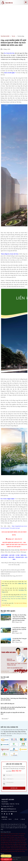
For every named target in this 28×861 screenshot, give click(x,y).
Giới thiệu (5, 819)
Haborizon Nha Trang (21, 839)
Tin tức (16, 819)
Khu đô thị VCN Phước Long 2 (16, 596)
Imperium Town (4, 833)
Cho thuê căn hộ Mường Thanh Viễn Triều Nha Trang (13, 851)
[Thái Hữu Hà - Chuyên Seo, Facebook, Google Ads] (14, 660)
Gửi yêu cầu (14, 788)
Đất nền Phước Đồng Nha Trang (8, 844)
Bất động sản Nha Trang (9, 842)
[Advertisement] (14, 19)
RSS (17, 859)
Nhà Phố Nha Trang (22, 849)
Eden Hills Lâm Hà (20, 844)
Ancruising (19, 835)
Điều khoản (12, 859)
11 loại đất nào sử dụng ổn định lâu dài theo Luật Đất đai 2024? (19, 629)
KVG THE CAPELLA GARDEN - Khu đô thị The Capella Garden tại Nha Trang (14, 847)
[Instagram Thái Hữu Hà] (9, 813)
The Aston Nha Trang (20, 842)
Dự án (10, 819)
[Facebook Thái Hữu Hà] (2, 813)
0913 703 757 (16, 771)
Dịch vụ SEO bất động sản (7, 703)
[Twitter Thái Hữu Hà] (4, 813)
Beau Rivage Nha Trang (11, 849)
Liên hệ (23, 819)
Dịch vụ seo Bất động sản (9, 839)
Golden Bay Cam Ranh (11, 835)
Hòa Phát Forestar (5, 840)
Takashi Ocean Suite (13, 833)
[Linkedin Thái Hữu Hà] (7, 813)
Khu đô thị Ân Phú (13, 840)
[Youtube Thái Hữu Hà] (12, 813)
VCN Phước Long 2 (13, 837)
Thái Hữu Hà (18, 857)
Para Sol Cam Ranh (16, 598)
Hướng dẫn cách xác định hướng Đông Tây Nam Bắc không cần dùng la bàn (13, 708)
